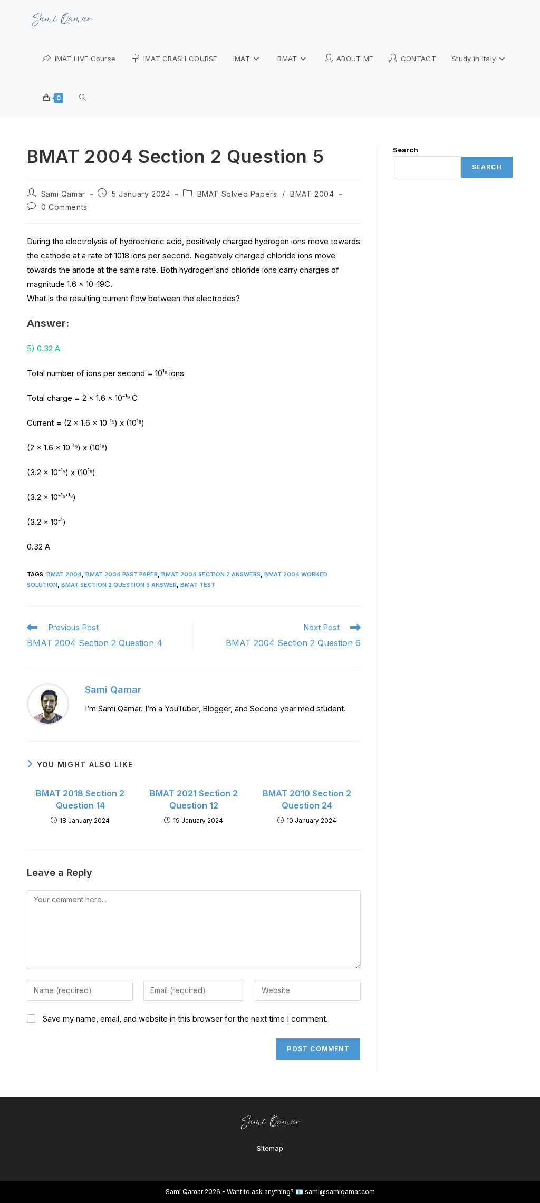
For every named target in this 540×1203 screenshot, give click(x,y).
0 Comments (64, 207)
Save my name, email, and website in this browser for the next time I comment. (185, 1019)
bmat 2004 (64, 574)
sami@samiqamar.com (340, 1192)
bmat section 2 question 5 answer (119, 585)
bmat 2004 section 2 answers (211, 574)
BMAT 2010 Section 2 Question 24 (307, 799)
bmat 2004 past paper (121, 574)
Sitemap (270, 1148)
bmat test (197, 585)
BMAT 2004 (312, 193)
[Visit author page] (48, 703)
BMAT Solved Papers (237, 193)
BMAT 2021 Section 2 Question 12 (194, 799)
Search (405, 150)
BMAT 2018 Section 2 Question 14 (80, 799)
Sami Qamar (63, 193)
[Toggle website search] (82, 97)
